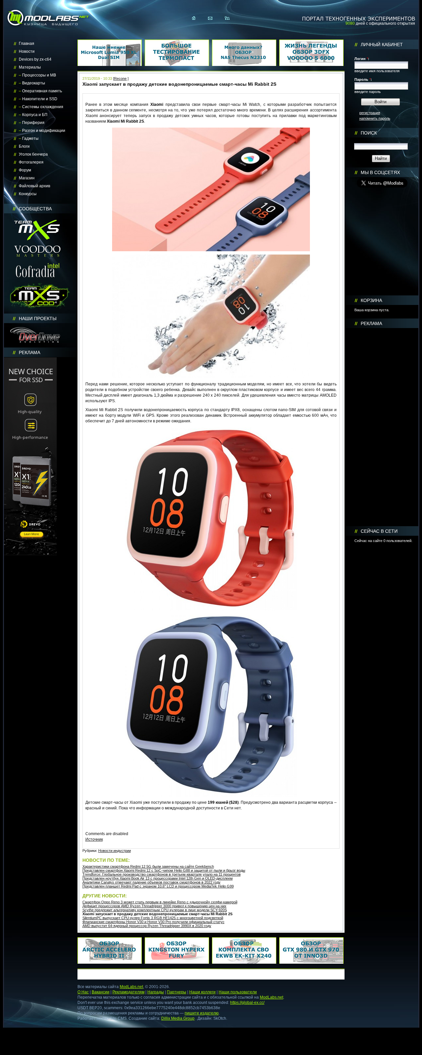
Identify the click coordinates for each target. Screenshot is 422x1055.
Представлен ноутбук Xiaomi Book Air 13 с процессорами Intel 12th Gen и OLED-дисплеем (157, 878)
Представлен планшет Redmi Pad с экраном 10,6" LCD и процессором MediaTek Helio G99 (158, 886)
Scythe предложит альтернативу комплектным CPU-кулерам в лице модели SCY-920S (154, 910)
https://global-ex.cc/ (247, 1002)
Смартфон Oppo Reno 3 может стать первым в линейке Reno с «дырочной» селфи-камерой (159, 902)
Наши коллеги (202, 992)
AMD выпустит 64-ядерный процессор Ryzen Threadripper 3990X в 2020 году (146, 926)
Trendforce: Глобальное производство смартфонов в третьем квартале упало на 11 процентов (161, 874)
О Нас (83, 992)
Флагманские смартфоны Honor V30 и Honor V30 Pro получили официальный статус (153, 922)
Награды (155, 992)
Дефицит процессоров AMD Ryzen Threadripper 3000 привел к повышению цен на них (154, 906)
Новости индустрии (114, 851)
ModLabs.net (131, 986)
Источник (94, 839)
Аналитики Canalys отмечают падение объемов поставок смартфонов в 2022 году (151, 882)
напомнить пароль (374, 118)
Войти (380, 101)
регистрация (369, 113)
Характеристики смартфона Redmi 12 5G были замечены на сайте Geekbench (148, 866)
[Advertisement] (382, 427)
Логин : (361, 59)
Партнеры (176, 992)
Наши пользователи (238, 992)
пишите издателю (202, 1013)
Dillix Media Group (178, 1018)
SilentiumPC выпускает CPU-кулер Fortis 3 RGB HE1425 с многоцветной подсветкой (152, 918)
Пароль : (363, 79)
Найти (381, 158)
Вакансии (100, 992)
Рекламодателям (128, 992)
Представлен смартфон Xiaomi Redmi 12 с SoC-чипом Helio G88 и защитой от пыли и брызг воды (163, 870)
